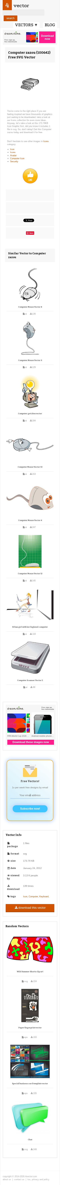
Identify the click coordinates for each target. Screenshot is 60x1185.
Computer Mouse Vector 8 (30, 307)
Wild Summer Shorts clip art (30, 972)
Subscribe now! (30, 808)
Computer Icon (17, 158)
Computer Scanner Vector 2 (30, 680)
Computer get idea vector (30, 414)
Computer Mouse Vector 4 (30, 520)
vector (21, 5)
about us (7, 1179)
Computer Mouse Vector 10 (30, 467)
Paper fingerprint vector (30, 1028)
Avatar (13, 155)
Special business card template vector (30, 1084)
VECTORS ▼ (26, 25)
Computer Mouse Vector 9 (30, 360)
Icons (46, 141)
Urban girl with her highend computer (30, 627)
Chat (30, 1140)
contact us (19, 1179)
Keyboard (43, 896)
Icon (12, 149)
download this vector (32, 907)
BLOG (50, 25)
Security (14, 161)
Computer (33, 896)
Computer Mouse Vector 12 (30, 574)
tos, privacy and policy (38, 1179)
